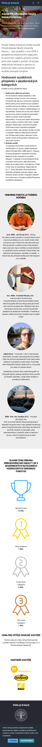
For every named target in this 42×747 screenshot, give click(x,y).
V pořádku (13, 741)
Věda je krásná (10, 2)
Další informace (27, 741)
